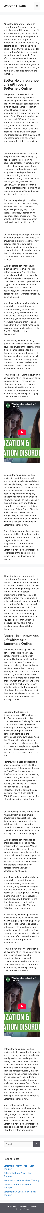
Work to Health (15, 6)
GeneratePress (22, 1209)
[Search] (36, 1144)
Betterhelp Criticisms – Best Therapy (21, 1180)
